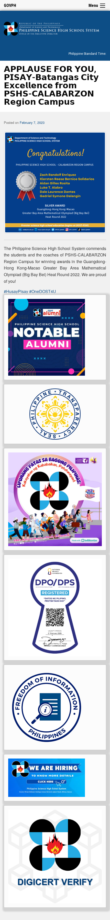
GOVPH (10, 5)
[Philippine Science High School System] (55, 27)
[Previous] (14, 182)
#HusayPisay (16, 291)
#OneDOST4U (42, 291)
